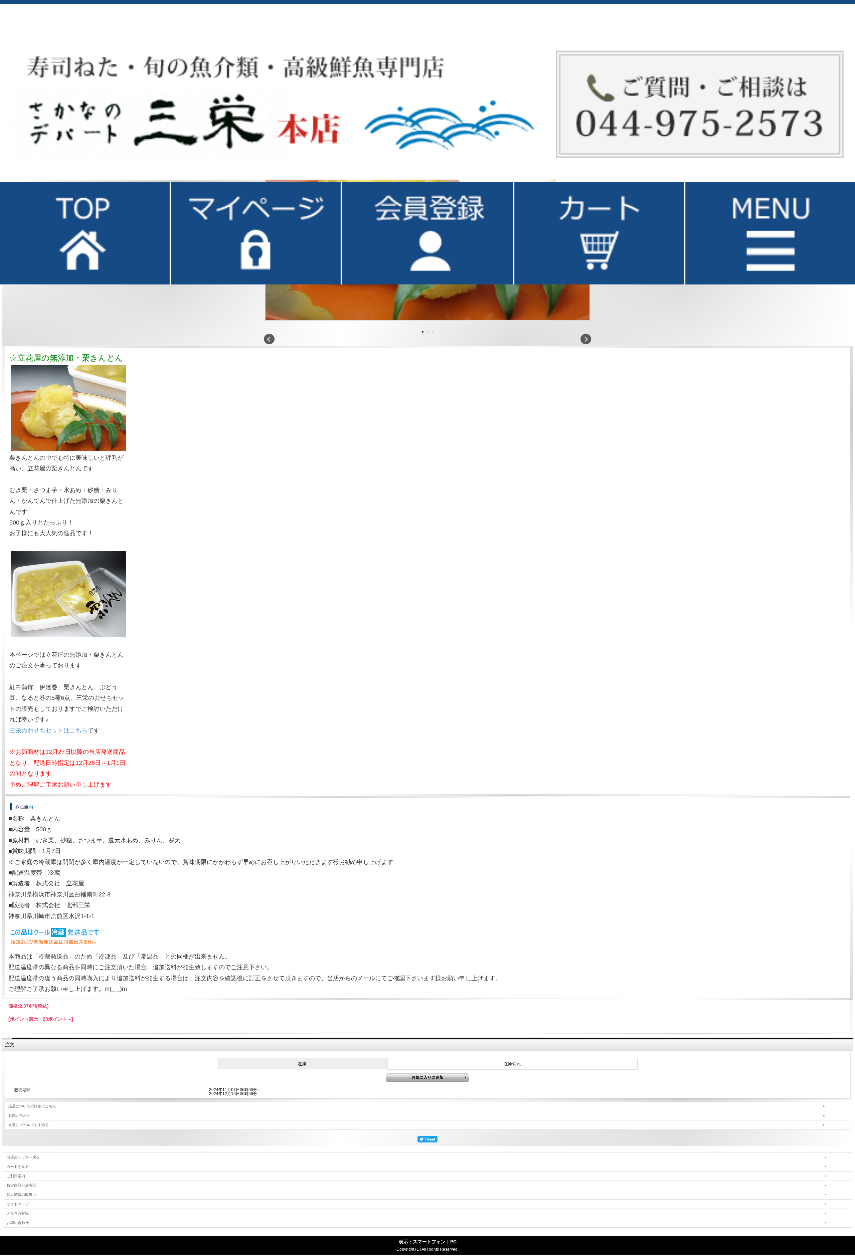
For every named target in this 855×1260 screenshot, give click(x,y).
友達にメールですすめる (28, 1125)
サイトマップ (18, 1204)
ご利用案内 (16, 1176)
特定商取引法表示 (21, 1185)
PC (453, 1241)
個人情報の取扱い (21, 1195)
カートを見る (18, 1167)
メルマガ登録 (18, 1213)
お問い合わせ (19, 1115)
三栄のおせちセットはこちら (48, 730)
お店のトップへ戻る (23, 1157)
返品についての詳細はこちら (32, 1106)
